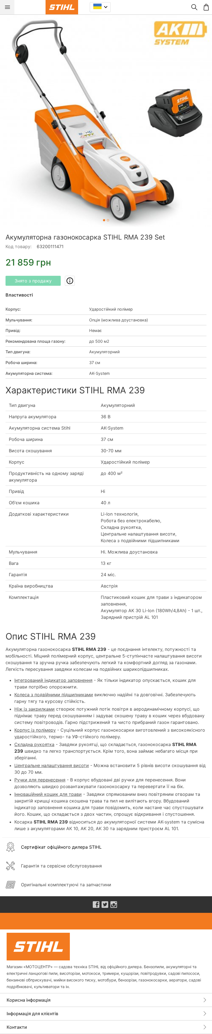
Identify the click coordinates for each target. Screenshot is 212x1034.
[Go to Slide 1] (104, 220)
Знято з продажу (33, 281)
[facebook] (96, 904)
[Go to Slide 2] (108, 220)
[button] (106, 120)
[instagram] (113, 904)
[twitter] (105, 904)
